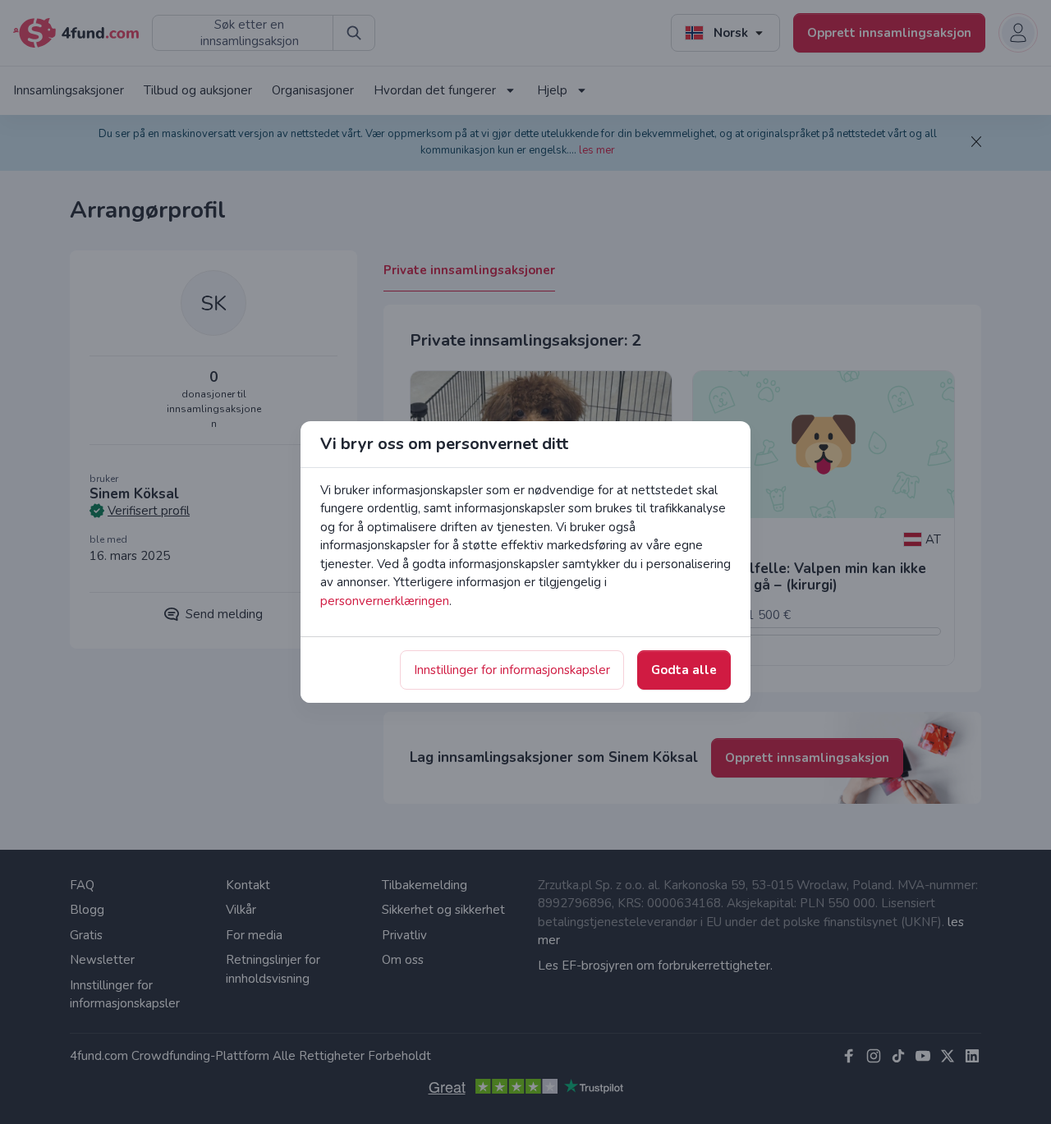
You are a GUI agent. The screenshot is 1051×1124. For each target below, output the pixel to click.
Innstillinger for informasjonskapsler (512, 670)
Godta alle (684, 670)
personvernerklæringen (384, 601)
